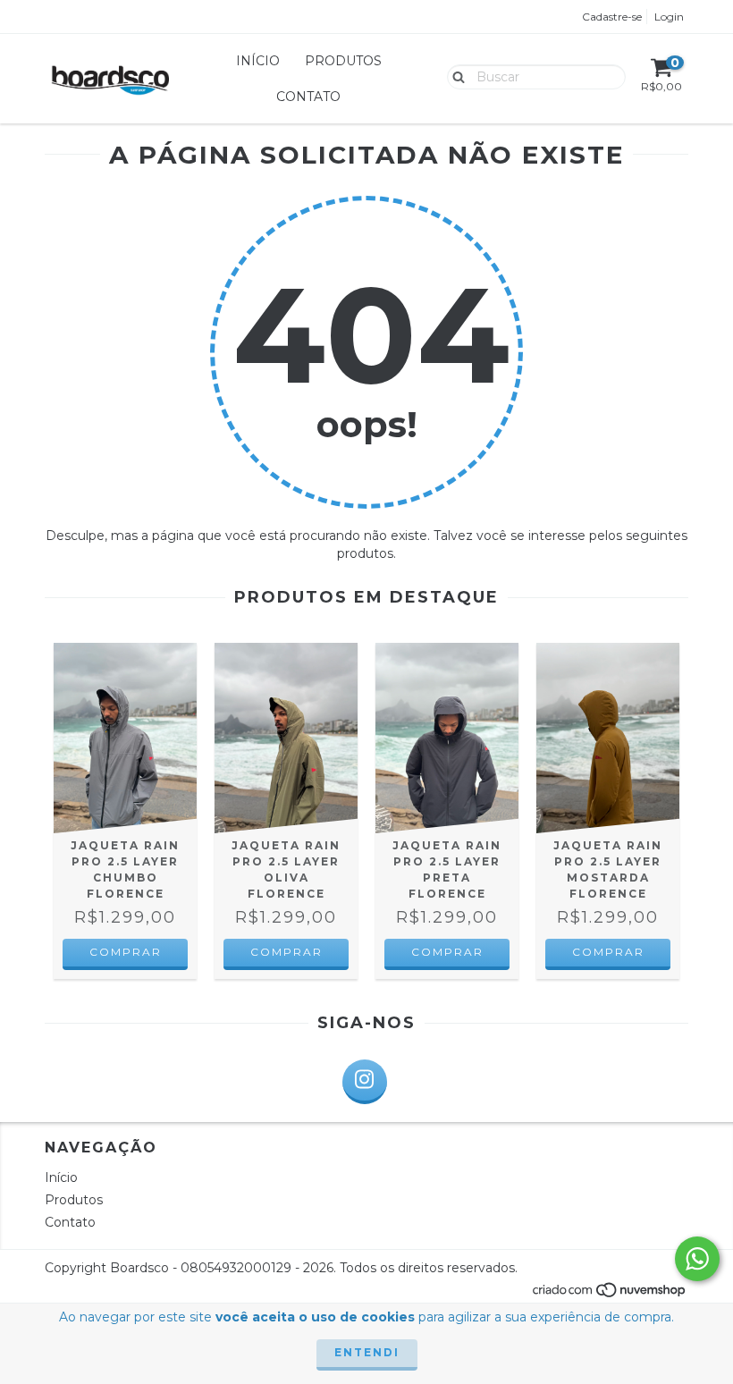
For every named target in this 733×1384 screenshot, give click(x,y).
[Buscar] (454, 76)
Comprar (125, 951)
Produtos (343, 61)
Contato (308, 97)
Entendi (367, 1352)
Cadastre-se (612, 16)
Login (669, 16)
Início (258, 61)
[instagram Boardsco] (364, 1081)
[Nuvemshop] (610, 1295)
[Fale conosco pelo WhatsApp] (697, 1258)
